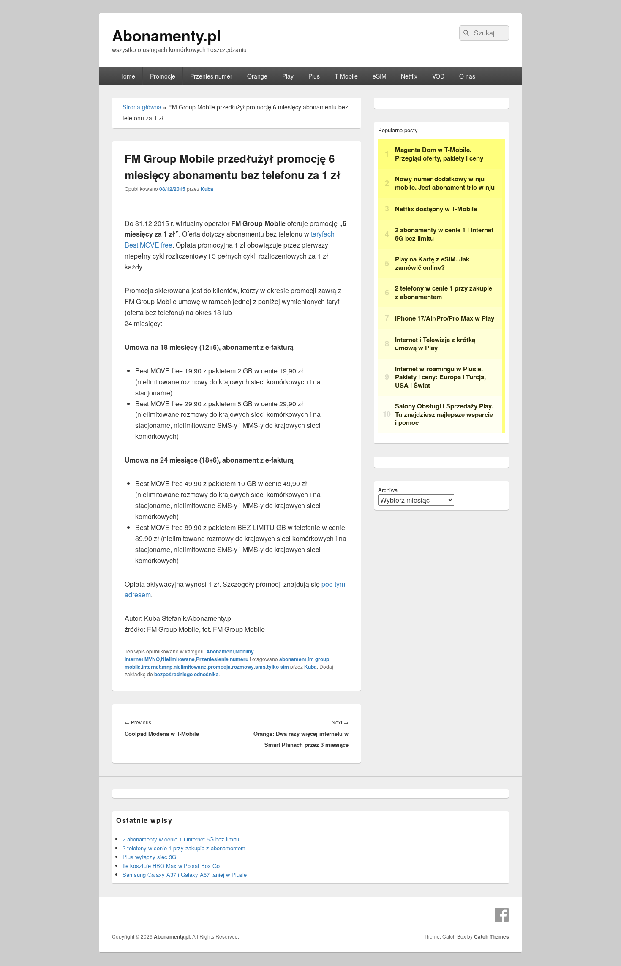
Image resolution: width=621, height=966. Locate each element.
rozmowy (243, 666)
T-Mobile (346, 76)
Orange (257, 76)
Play (288, 76)
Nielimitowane (178, 659)
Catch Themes (491, 936)
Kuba (207, 189)
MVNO (152, 659)
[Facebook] (502, 915)
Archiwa (388, 490)
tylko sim (278, 666)
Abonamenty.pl (166, 35)
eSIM (380, 76)
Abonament (220, 651)
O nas (467, 76)
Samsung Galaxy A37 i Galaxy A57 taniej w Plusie (185, 875)
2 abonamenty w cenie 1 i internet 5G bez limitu (181, 839)
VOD (438, 76)
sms (260, 666)
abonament (292, 659)
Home (127, 76)
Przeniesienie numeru (222, 659)
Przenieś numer (211, 76)
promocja (219, 666)
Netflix (409, 76)
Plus (314, 76)
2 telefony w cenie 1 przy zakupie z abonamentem (184, 848)
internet (151, 666)
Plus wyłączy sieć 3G (149, 857)
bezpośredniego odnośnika (186, 674)
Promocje (162, 76)
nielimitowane (190, 666)
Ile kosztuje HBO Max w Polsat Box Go (171, 866)
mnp (167, 666)
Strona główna (142, 107)
